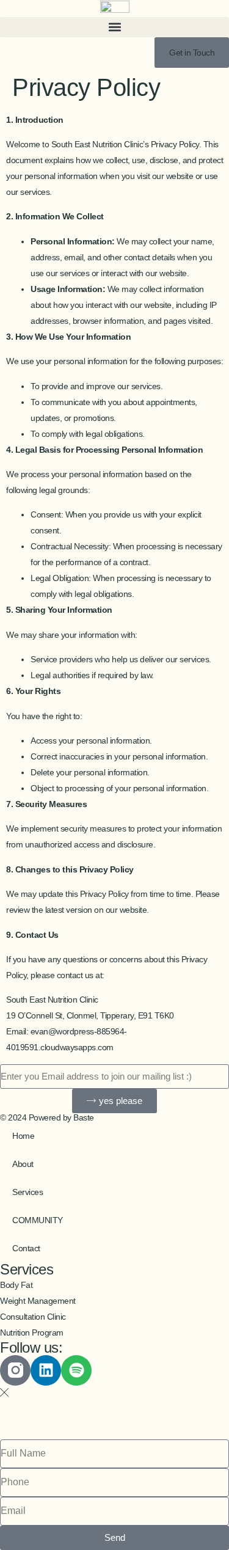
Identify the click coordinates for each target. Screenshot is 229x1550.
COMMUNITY (37, 1220)
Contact (26, 1248)
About (23, 1164)
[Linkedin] (46, 1370)
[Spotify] (76, 1370)
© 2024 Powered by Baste (47, 1117)
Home (23, 1136)
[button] (114, 27)
